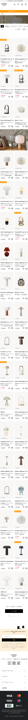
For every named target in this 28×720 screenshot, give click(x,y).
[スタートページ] (4, 4)
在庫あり (7, 26)
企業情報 (4, 688)
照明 (2, 13)
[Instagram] (14, 663)
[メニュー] (26, 4)
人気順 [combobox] (18, 29)
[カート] (22, 4)
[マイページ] (14, 4)
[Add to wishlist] (9, 66)
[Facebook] (9, 663)
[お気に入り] (18, 4)
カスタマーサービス (7, 671)
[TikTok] (18, 663)
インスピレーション (7, 682)
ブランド (21, 26)
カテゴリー (14, 26)
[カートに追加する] (12, 66)
